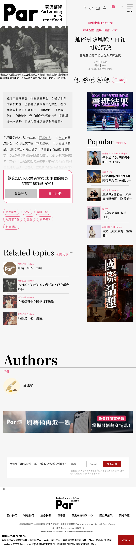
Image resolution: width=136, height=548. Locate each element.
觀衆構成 (45, 219)
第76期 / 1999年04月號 (100, 68)
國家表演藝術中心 (82, 515)
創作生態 (42, 212)
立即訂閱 (112, 464)
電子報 (61, 515)
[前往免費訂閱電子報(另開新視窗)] (68, 422)
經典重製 (11, 227)
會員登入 (21, 193)
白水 (104, 65)
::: (122, 5)
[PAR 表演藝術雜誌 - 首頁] (33, 14)
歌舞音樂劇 (61, 161)
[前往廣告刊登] (91, 8)
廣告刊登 (45, 515)
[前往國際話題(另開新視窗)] (110, 283)
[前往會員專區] (104, 8)
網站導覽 (124, 515)
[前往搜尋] (84, 8)
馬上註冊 (55, 193)
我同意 (126, 540)
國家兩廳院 (106, 515)
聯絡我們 (28, 515)
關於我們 (11, 515)
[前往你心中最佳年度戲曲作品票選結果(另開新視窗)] (110, 111)
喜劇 (6, 167)
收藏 (121, 80)
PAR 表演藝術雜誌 (68, 503)
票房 (62, 137)
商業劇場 (45, 137)
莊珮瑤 (104, 61)
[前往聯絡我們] (98, 8)
